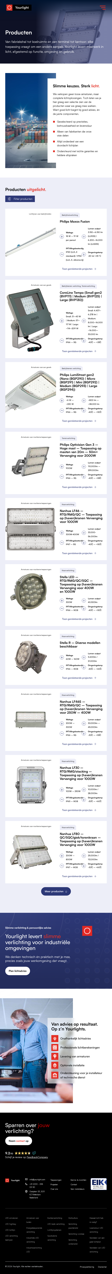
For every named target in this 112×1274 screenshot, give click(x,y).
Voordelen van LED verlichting (97, 1250)
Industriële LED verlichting (32, 1240)
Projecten (54, 1184)
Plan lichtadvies (18, 970)
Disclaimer (102, 1267)
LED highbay (10, 1224)
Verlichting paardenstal (73, 1226)
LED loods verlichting (56, 1224)
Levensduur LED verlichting (96, 1230)
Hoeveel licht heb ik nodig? (96, 1220)
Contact (74, 1184)
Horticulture (73, 1218)
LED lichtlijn (10, 1230)
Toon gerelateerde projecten (77, 268)
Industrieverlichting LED (34, 1250)
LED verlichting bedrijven (11, 1238)
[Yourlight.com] (19, 8)
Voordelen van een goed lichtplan (97, 1240)
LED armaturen (11, 1218)
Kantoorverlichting (54, 1218)
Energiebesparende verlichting (34, 1230)
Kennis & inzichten (78, 1180)
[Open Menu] (103, 7)
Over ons (54, 1189)
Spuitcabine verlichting (52, 1238)
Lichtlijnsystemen (54, 1230)
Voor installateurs (77, 1189)
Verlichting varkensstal (73, 1242)
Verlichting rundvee (76, 1234)
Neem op (19, 1140)
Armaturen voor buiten (32, 1220)
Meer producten (54, 891)
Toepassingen (56, 1180)
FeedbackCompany (37, 1157)
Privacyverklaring (87, 1267)
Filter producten (23, 198)
